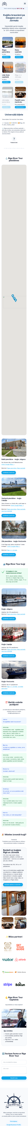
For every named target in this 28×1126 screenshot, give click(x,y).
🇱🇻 (21, 8)
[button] (15, 300)
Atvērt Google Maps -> (7, 464)
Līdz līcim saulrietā (6, 511)
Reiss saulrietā (21, 468)
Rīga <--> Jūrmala (12, 550)
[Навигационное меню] (25, 3)
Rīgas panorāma (11, 468)
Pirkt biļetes (13, 1121)
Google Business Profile (14, 1124)
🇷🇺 (23, 8)
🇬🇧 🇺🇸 (18, 8)
